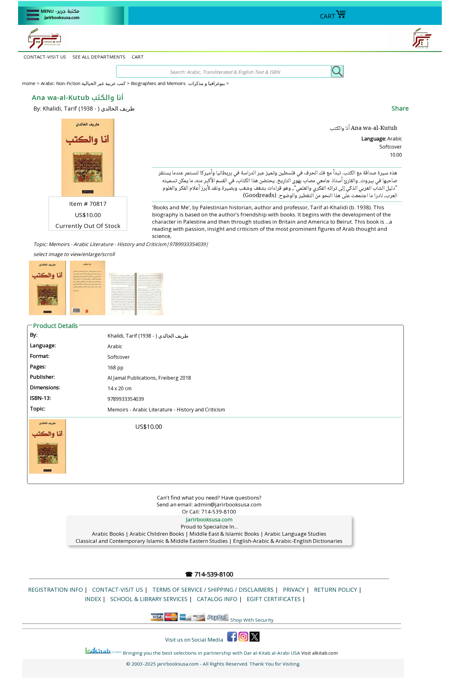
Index (93, 599)
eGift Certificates (274, 599)
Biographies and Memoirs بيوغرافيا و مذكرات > (180, 83)
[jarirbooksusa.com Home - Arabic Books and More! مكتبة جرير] (43, 48)
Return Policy (335, 589)
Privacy (294, 589)
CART (328, 16)
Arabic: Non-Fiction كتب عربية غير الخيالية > (86, 83)
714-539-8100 (218, 511)
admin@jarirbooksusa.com (227, 504)
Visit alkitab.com (319, 653)
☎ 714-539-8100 (209, 574)
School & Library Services (149, 599)
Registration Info (55, 589)
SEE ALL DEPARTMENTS (99, 57)
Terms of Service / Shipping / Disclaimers (213, 589)
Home (29, 83)
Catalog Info (217, 599)
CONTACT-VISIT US (45, 57)
